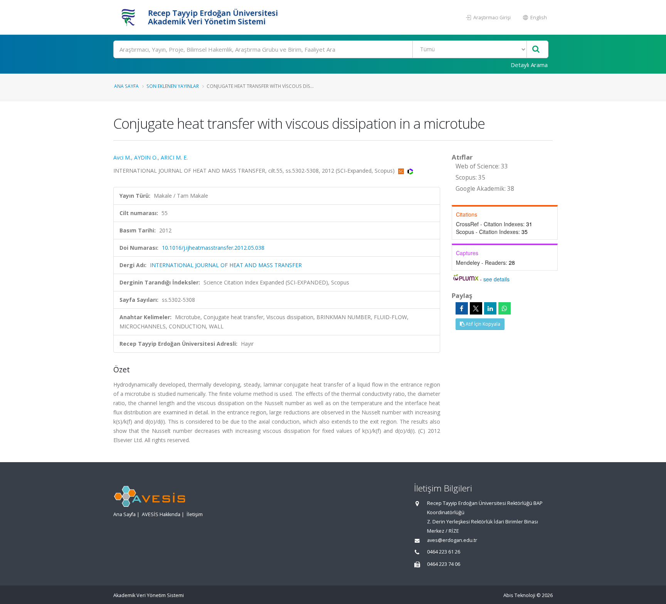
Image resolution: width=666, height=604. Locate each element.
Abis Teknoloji (519, 595)
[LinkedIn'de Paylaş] (490, 308)
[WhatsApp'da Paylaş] (504, 308)
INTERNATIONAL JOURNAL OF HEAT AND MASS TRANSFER (226, 265)
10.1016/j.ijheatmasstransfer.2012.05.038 (213, 247)
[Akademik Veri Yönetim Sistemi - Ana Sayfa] (129, 17)
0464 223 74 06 (443, 564)
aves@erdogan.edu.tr (452, 540)
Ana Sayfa (126, 86)
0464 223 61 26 (443, 551)
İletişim (195, 514)
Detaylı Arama (529, 65)
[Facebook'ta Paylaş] (462, 308)
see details (496, 279)
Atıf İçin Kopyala (482, 324)
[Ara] (536, 49)
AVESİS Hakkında (161, 514)
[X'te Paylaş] (476, 308)
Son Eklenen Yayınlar (172, 86)
